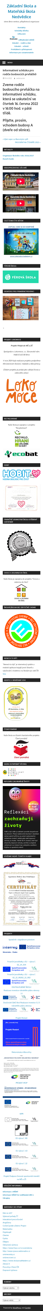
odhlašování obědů (26, 40)
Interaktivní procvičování (13, 1219)
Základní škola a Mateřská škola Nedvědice (21, 11)
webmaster (20, 78)
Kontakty (21, 27)
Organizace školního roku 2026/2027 (18, 155)
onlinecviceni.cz (9, 1257)
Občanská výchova (10, 1245)
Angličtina (7, 1222)
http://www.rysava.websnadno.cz (16, 1251)
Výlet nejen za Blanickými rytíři (16, 139)
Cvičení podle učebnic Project (14, 1226)
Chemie (6, 1235)
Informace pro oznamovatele (21, 52)
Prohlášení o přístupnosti (21, 49)
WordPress (17, 1308)
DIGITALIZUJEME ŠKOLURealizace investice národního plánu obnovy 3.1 (21, 990)
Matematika (7, 1229)
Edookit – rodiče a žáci (21, 43)
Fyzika (5, 1238)
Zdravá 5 (6, 1264)
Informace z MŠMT (10, 1191)
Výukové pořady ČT (10, 1216)
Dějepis (6, 1242)
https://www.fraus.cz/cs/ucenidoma (17, 1248)
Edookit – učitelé (21, 46)
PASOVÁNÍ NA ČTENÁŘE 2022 (27, 142)
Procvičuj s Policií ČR (11, 1267)
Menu (10, 63)
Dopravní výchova (10, 1270)
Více (4, 674)
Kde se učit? (7, 1213)
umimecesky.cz (9, 1254)
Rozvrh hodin (8, 159)
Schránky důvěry (22, 30)
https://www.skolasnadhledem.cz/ (17, 1261)
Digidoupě (7, 1232)
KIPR (21, 1114)
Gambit (28, 1308)
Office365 (22, 34)
